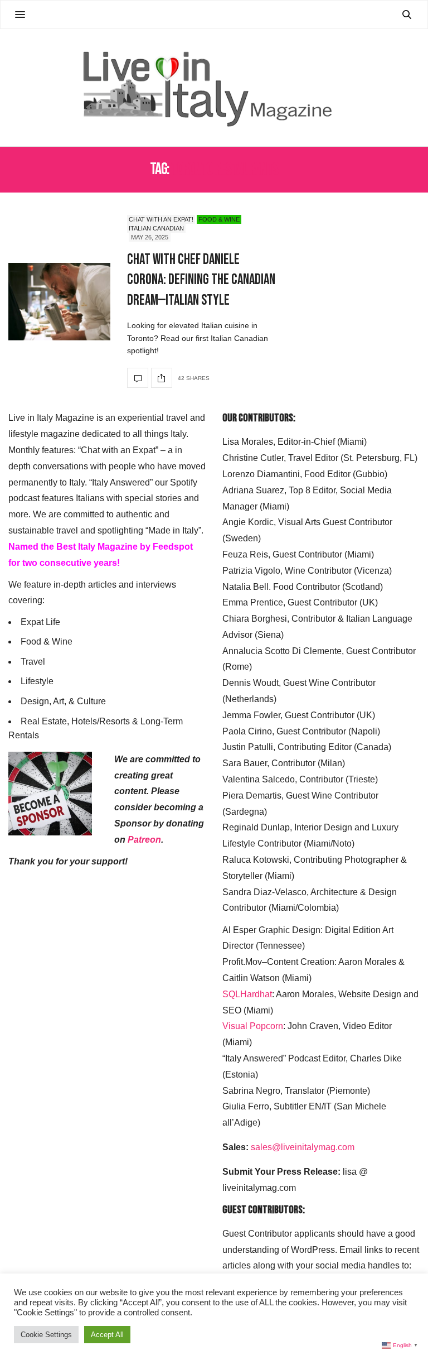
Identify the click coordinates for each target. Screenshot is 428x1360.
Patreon (144, 839)
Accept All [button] (107, 1334)
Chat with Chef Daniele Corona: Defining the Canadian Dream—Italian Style (201, 280)
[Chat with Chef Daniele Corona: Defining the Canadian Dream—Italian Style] (59, 301)
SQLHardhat (247, 994)
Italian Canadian (156, 228)
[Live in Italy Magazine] (214, 87)
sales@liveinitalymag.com (302, 1147)
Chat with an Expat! (161, 219)
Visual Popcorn (252, 1026)
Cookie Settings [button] (46, 1334)
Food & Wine (219, 219)
